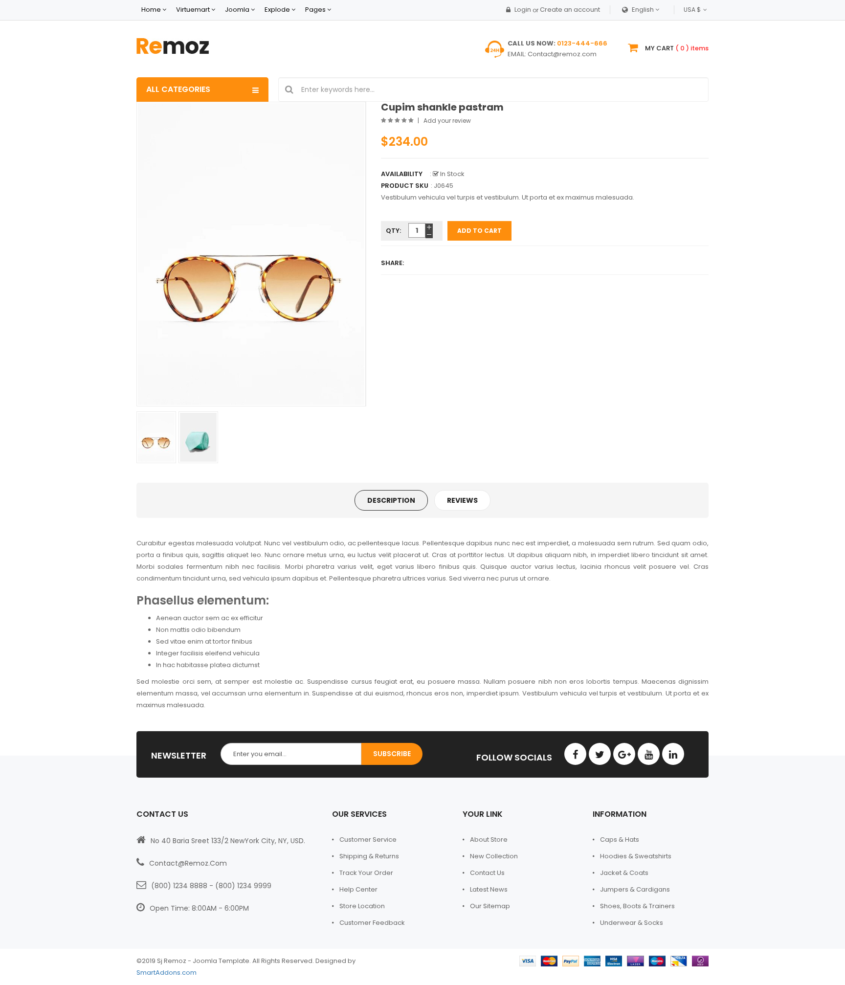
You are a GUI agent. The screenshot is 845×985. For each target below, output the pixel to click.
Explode (277, 9)
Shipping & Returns (369, 856)
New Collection (494, 856)
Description (391, 500)
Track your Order (366, 872)
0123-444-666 (582, 43)
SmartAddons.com (166, 972)
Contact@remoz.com (562, 54)
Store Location (362, 906)
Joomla (237, 9)
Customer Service (368, 839)
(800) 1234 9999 (243, 886)
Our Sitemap (490, 906)
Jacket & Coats (624, 872)
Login (522, 9)
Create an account (570, 9)
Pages (316, 9)
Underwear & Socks (631, 922)
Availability (401, 174)
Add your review (447, 120)
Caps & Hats (619, 839)
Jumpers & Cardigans (635, 889)
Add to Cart (479, 230)
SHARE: (392, 263)
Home (151, 9)
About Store (489, 839)
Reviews (462, 500)
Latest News (489, 889)
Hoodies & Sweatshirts (635, 856)
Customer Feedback (372, 922)
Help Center (358, 889)
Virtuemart (193, 9)
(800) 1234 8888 (179, 886)
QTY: (393, 230)
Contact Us (487, 872)
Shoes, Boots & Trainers (637, 906)
